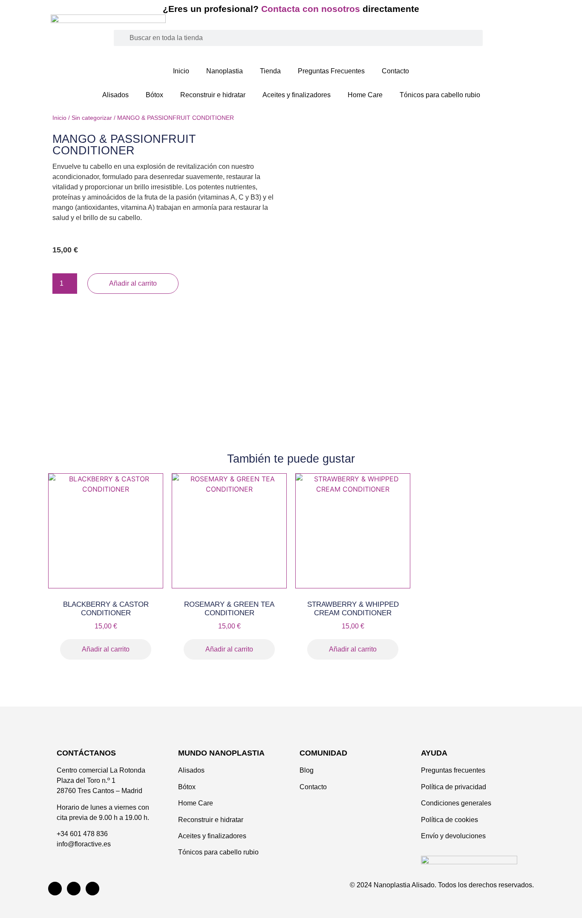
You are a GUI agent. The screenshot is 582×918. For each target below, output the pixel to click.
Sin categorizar (92, 117)
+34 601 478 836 (82, 833)
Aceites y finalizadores (296, 94)
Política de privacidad (454, 787)
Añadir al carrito (133, 283)
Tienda (270, 71)
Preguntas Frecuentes (331, 71)
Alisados (115, 94)
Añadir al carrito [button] (106, 649)
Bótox (154, 94)
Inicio (181, 71)
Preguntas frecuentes (453, 770)
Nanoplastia (224, 71)
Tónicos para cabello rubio (440, 94)
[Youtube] (74, 888)
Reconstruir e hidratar (212, 94)
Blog (307, 770)
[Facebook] (92, 888)
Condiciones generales (457, 803)
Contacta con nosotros (312, 9)
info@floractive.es (84, 844)
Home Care (365, 94)
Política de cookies (449, 819)
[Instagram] (55, 888)
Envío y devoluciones (454, 836)
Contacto (395, 71)
